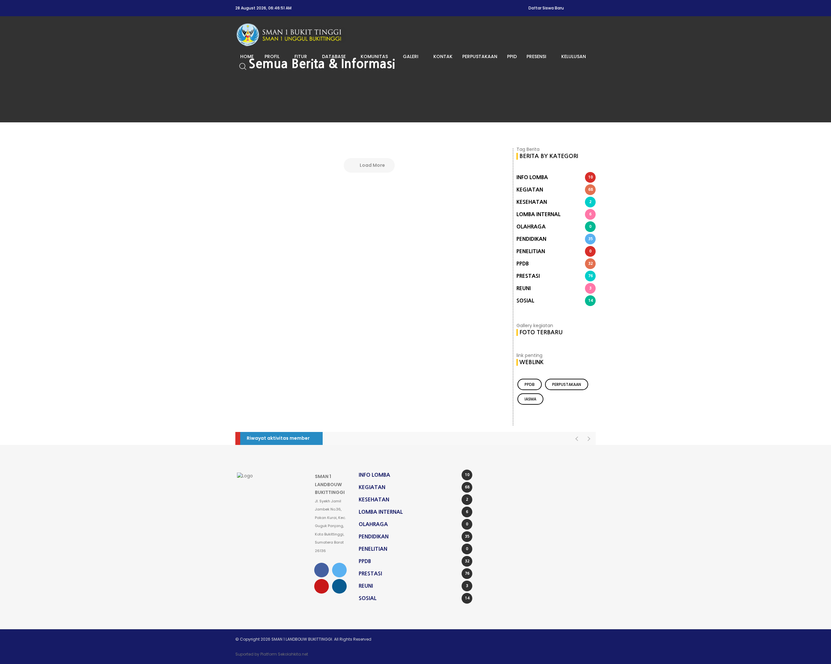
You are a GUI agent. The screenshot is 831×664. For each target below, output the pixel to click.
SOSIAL (554, 300)
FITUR (300, 56)
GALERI (410, 56)
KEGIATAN (554, 189)
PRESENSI (536, 56)
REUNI (553, 288)
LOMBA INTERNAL (553, 214)
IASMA (530, 399)
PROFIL (272, 56)
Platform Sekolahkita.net (284, 654)
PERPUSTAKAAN (479, 56)
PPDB (554, 263)
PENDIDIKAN (554, 238)
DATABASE (334, 56)
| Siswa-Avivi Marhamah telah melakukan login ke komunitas (394, 438)
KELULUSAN (573, 56)
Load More (372, 165)
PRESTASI (554, 275)
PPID (512, 56)
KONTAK (443, 56)
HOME (247, 56)
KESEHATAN (553, 201)
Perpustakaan (566, 384)
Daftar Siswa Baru (546, 8)
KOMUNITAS (374, 56)
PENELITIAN (553, 251)
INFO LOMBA (554, 177)
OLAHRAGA (553, 226)
